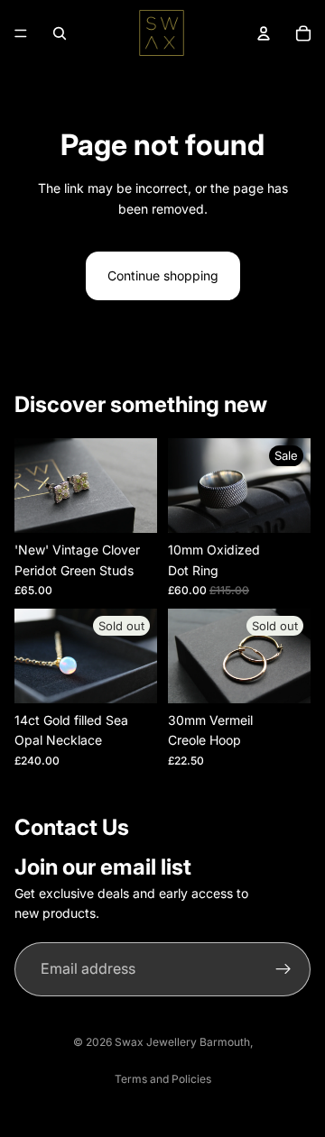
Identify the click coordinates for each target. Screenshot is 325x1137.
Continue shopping (162, 275)
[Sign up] (283, 969)
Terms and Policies (163, 1079)
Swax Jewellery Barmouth (182, 1042)
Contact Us (71, 827)
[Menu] (21, 33)
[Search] (59, 33)
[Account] (263, 33)
